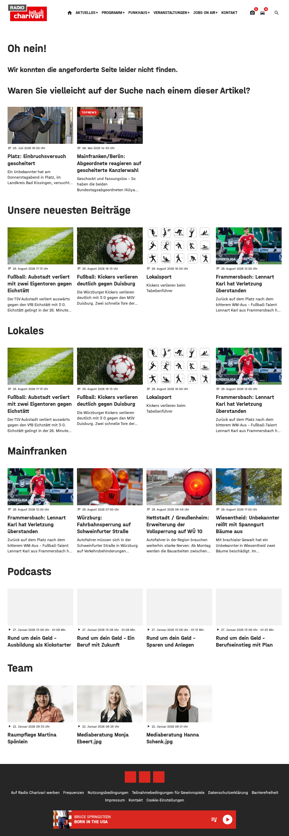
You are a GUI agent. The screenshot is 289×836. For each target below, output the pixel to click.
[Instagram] (144, 777)
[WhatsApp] (158, 777)
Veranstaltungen (170, 12)
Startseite (69, 13)
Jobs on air (204, 12)
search (276, 13)
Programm (112, 12)
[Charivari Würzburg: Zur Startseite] (28, 13)
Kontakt (229, 12)
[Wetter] (269, 13)
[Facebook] (130, 777)
